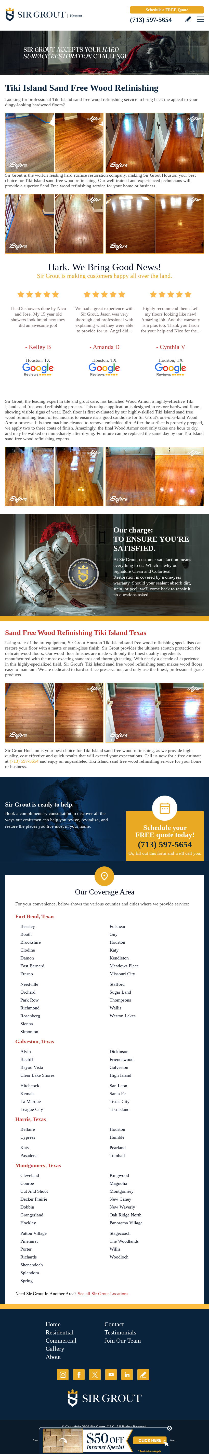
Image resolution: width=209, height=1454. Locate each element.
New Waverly (122, 1207)
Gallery (55, 1348)
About (53, 1357)
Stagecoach (120, 1233)
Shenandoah (31, 1264)
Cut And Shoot (34, 1191)
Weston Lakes (123, 1015)
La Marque (30, 1101)
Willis (115, 1249)
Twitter (95, 1374)
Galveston (119, 1067)
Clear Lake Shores (37, 1075)
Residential (60, 1332)
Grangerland (31, 1214)
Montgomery (122, 1191)
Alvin (25, 1051)
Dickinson (119, 1051)
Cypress (27, 1137)
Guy (113, 934)
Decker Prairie (33, 1199)
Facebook (79, 1374)
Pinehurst (29, 1241)
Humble (117, 1137)
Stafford (117, 984)
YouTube (111, 1374)
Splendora (29, 1272)
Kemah (27, 1093)
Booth (26, 934)
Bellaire (27, 1129)
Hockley (28, 1222)
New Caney (120, 1199)
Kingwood (119, 1175)
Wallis (115, 1007)
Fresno (26, 973)
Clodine (27, 950)
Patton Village (33, 1233)
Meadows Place (124, 965)
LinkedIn (127, 1374)
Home (53, 1324)
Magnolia (118, 1183)
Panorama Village (126, 1222)
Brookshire (30, 942)
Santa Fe (118, 1093)
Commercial (61, 1340)
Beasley (27, 926)
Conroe (27, 1183)
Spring (26, 1280)
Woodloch (119, 1257)
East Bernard (32, 965)
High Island (120, 1075)
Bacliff (26, 1059)
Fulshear (117, 926)
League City (31, 1109)
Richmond (30, 1007)
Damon (27, 957)
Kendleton (119, 957)
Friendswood (122, 1059)
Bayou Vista (31, 1067)
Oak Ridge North (125, 1214)
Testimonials (120, 1332)
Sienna (26, 1023)
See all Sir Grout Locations (103, 1293)
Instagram (63, 1374)
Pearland (118, 1147)
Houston (117, 942)
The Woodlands (124, 1241)
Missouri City (122, 973)
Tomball (117, 1155)
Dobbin (27, 1207)
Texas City (119, 1101)
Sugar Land (120, 992)
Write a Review (188, 19)
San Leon (118, 1085)
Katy (114, 950)
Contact (114, 1324)
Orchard (27, 992)
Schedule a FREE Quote (167, 10)
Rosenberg (30, 1015)
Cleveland (29, 1175)
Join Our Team (122, 1340)
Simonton (29, 1031)
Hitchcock (29, 1085)
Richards (28, 1257)
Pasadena (28, 1155)
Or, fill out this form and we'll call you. (164, 853)
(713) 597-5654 (151, 19)
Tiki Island (119, 1109)
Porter (26, 1249)
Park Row (29, 1000)
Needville (29, 984)
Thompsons (120, 1000)
